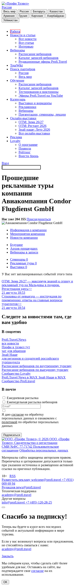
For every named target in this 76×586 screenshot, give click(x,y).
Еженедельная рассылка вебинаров (32, 402)
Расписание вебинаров (35, 54)
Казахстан (56, 11)
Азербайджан (55, 15)
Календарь (17, 99)
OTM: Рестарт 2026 (32, 126)
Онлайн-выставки (23, 118)
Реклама (16, 137)
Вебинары (17, 50)
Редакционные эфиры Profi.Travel (43, 61)
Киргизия (37, 15)
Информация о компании (28, 230)
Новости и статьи (22, 35)
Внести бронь (28, 156)
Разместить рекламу (16, 480)
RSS (13, 476)
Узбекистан (10, 20)
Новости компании (24, 237)
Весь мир (9, 11)
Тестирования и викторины (38, 92)
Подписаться (11, 435)
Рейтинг (25, 152)
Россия (7, 7)
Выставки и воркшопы (35, 103)
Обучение (17, 80)
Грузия (23, 15)
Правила (25, 148)
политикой (9, 422)
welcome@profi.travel (46, 480)
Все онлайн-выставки (34, 133)
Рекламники (27, 107)
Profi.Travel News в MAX (20, 377)
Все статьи (26, 42)
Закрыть (8, 556)
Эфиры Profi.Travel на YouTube (41, 95)
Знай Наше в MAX (52, 377)
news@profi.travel (28, 487)
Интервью (26, 46)
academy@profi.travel (16, 495)
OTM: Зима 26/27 (31, 122)
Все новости (28, 39)
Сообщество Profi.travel (18, 381)
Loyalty (15, 141)
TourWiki (16, 65)
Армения (9, 15)
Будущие (16, 245)
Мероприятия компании (27, 234)
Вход (5, 163)
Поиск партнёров (22, 69)
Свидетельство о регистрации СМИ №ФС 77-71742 (29, 444)
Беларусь (39, 11)
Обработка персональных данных (43, 450)
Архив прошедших (24, 248)
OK (5, 582)
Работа (15, 31)
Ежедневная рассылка (22, 398)
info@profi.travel (14, 502)
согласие (17, 414)
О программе (28, 144)
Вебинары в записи (24, 252)
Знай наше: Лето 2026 (34, 129)
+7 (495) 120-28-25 (39, 502)
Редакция (9, 487)
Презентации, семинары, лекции (42, 114)
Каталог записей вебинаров (38, 58)
